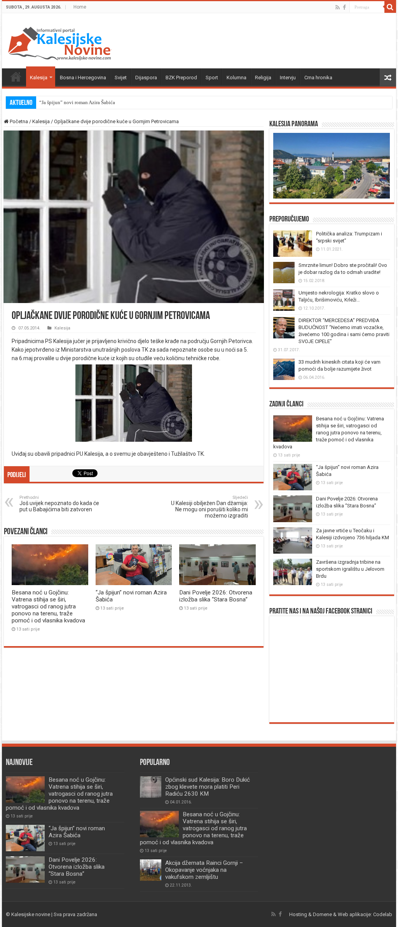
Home (79, 7)
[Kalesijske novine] (60, 42)
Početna (16, 76)
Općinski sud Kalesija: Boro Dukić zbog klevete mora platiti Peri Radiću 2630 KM (207, 786)
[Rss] (337, 7)
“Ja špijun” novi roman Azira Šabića (77, 102)
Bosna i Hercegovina (83, 77)
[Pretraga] (390, 7)
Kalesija (38, 77)
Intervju (288, 77)
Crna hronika (318, 77)
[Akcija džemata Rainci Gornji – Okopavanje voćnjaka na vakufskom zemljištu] (150, 870)
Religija (263, 77)
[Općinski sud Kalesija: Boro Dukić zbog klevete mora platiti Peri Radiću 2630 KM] (150, 787)
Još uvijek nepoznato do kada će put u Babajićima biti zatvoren (59, 503)
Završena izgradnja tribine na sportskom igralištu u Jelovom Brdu (350, 569)
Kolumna (236, 77)
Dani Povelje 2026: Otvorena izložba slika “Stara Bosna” (215, 596)
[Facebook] (344, 7)
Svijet (121, 77)
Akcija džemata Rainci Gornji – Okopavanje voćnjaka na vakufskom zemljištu (204, 869)
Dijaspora (146, 77)
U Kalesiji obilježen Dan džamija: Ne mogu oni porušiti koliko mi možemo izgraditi (209, 507)
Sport (212, 77)
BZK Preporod (181, 77)
